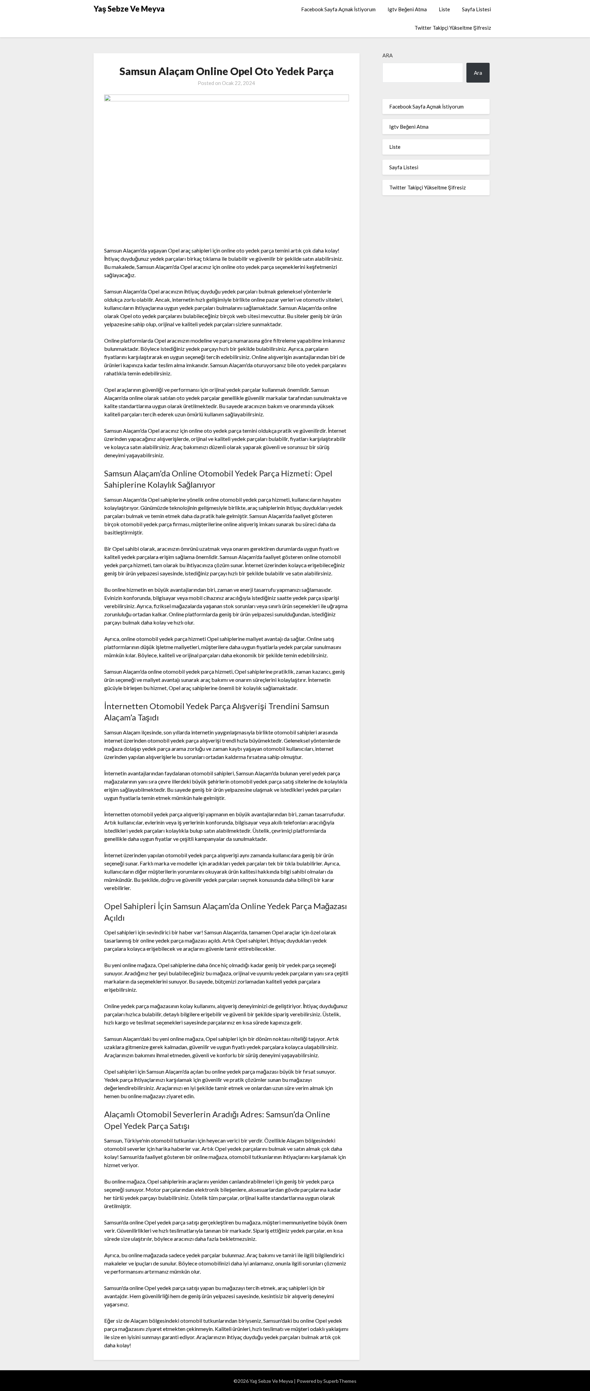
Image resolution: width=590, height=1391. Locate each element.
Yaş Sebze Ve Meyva (129, 8)
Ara (387, 55)
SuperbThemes (339, 1381)
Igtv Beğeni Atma (407, 9)
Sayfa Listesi (476, 9)
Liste (444, 9)
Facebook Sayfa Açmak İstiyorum (338, 9)
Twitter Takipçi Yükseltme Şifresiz (453, 28)
